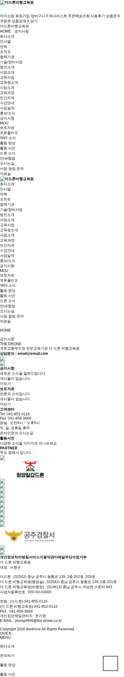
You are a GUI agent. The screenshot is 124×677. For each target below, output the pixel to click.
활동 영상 (7, 143)
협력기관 (7, 57)
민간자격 (7, 98)
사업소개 (7, 72)
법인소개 (7, 67)
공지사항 (21, 31)
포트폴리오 (9, 133)
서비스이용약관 (41, 557)
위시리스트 (58, 16)
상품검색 (19, 21)
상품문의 (113, 16)
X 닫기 (32, 21)
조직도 (5, 52)
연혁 (3, 47)
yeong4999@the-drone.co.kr (38, 621)
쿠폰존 (5, 21)
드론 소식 (7, 153)
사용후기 (98, 16)
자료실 (5, 174)
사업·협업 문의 (12, 169)
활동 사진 (7, 148)
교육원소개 (9, 82)
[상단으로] (110, 663)
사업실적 (7, 108)
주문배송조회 (79, 16)
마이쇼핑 (7, 16)
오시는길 (7, 163)
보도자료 (7, 128)
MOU (4, 123)
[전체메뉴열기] (1, 7)
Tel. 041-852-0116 (15, 414)
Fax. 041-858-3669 (15, 418)
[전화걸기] (1, 11)
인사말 (5, 41)
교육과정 (7, 93)
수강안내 (7, 103)
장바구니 (39, 16)
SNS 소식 (8, 138)
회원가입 (22, 16)
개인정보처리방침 (14, 557)
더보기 (5, 384)
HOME (5, 31)
